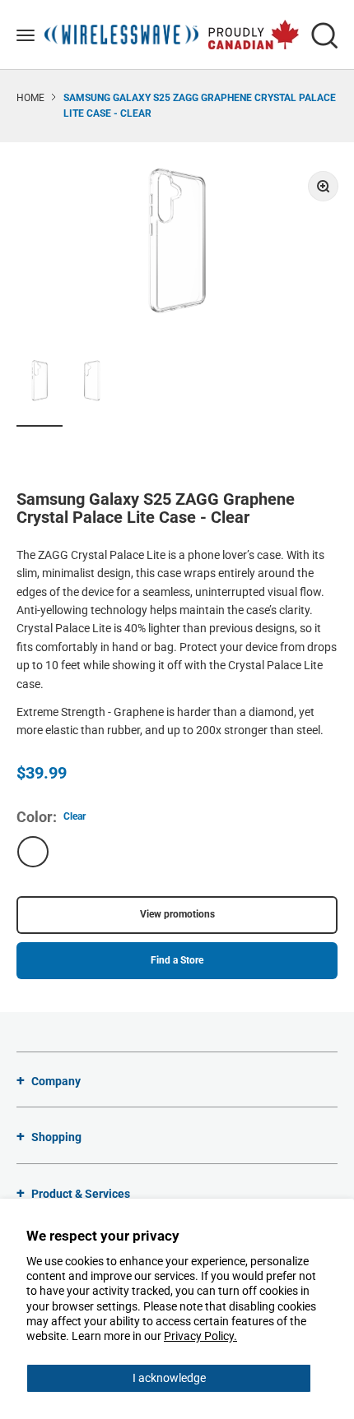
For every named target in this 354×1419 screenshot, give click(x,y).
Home (30, 98)
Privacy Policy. (200, 1336)
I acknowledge (169, 1377)
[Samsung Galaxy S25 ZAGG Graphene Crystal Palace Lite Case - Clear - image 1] (39, 383)
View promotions (177, 914)
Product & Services (80, 1193)
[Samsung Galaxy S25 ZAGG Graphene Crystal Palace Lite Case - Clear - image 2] (92, 383)
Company (56, 1081)
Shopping (56, 1137)
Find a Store (177, 960)
